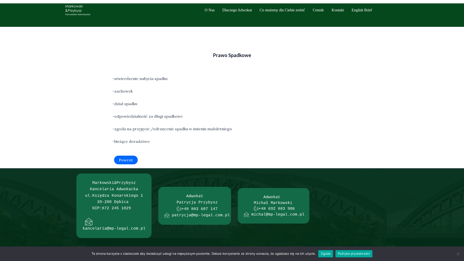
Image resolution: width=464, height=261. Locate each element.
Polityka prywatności (354, 253)
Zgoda (325, 253)
